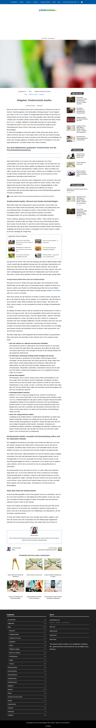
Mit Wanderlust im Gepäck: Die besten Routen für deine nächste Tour (24, 249)
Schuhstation (14, 2)
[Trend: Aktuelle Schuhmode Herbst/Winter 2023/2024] (38, 248)
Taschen (28, 2)
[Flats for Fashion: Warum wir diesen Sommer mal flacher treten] (71, 173)
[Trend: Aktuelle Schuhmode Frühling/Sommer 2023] (11, 256)
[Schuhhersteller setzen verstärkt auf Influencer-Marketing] (53, 586)
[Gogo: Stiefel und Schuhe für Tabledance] (15, 564)
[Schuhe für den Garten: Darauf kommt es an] (71, 156)
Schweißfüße (56, 290)
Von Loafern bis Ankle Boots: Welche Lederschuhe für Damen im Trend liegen (24, 242)
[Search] (78, 2)
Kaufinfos (27, 642)
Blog (59, 2)
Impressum (53, 635)
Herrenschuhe (27, 671)
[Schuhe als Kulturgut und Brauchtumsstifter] (15, 586)
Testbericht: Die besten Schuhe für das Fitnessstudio (77, 189)
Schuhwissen (27, 656)
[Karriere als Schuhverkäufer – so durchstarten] (38, 241)
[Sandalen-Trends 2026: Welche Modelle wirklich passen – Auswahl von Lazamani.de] (71, 128)
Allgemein (27, 623)
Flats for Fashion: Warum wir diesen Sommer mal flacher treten (82, 173)
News (27, 645)
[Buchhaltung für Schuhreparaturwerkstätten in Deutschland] (71, 139)
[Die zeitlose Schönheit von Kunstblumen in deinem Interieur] (71, 110)
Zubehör (35, 2)
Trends (27, 664)
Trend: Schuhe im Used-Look (34, 575)
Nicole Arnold (31, 105)
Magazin (27, 686)
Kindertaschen (27, 682)
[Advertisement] (48, 26)
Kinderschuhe (19, 114)
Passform (12, 122)
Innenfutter (18, 395)
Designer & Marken (45, 2)
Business (27, 630)
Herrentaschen (27, 675)
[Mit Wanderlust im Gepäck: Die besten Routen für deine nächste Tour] (11, 249)
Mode (27, 693)
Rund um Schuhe (27, 653)
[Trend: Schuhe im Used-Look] (34, 564)
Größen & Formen (27, 638)
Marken (27, 689)
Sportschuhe (27, 704)
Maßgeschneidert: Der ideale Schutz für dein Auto (82, 119)
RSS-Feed (53, 639)
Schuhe (21, 2)
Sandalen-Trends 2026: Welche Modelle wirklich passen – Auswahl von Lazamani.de (81, 129)
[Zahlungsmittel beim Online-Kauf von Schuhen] (34, 586)
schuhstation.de (22, 91)
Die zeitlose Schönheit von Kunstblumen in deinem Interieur (81, 111)
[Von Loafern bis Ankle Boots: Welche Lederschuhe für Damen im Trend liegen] (11, 242)
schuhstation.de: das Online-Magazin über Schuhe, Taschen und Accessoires (48, 722)
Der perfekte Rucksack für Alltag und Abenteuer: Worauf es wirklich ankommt (82, 100)
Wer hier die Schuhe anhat (69, 2)
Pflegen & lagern (27, 649)
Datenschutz (53, 631)
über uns (52, 627)
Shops (54, 2)
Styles (27, 660)
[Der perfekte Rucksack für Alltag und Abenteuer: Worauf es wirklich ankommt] (71, 99)
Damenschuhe (27, 667)
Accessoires (27, 619)
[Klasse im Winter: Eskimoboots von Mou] (53, 564)
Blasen (12, 293)
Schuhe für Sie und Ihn (27, 697)
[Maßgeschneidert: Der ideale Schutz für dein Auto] (71, 119)
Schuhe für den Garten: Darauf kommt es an (81, 155)
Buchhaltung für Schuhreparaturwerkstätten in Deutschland (82, 138)
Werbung (27, 711)
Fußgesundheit (27, 634)
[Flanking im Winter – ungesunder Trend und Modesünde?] (38, 256)
